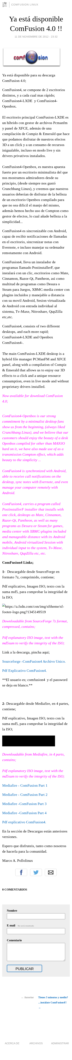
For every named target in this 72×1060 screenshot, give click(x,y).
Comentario (14, 940)
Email (51, 872)
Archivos (36, 1043)
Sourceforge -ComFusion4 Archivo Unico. (34, 661)
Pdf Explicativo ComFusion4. (24, 670)
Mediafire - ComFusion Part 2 (24, 795)
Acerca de (12, 1043)
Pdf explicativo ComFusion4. (24, 822)
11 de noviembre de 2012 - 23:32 (36, 36)
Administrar (60, 1043)
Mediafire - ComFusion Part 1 (24, 785)
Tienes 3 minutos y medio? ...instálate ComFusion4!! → (53, 1002)
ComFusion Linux (24, 4)
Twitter (36, 872)
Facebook (21, 872)
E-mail (20, 925)
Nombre (12, 910)
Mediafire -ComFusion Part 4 (24, 813)
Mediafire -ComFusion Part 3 (24, 804)
